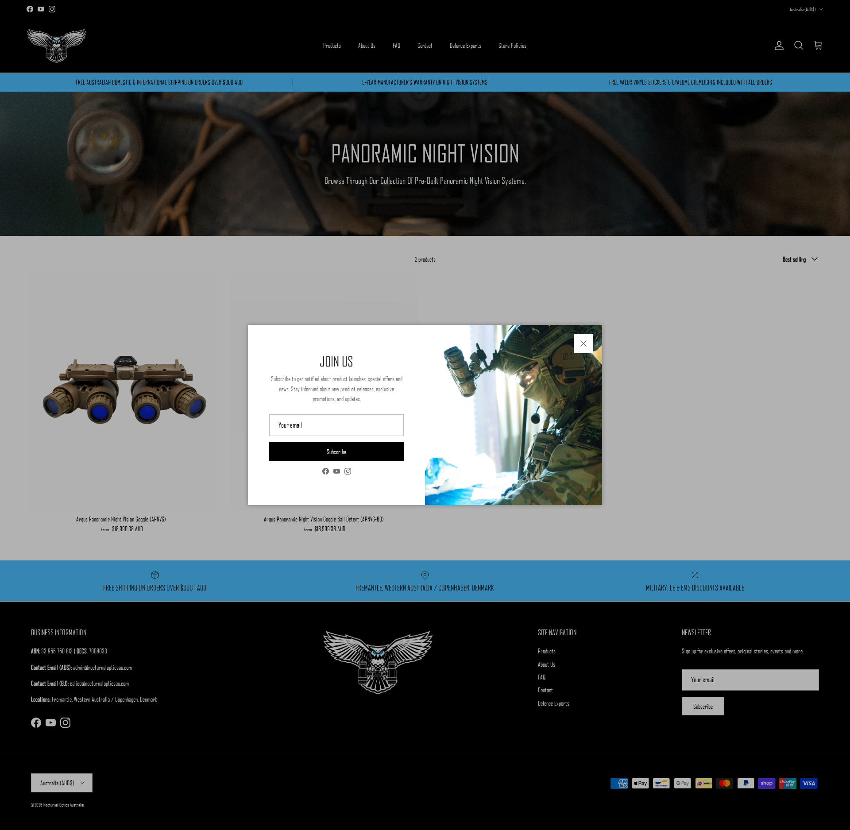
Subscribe (336, 452)
